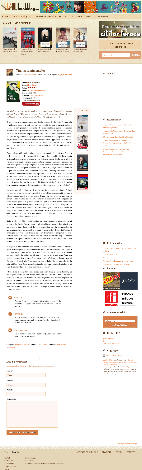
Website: (10, 389)
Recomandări (43, 16)
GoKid (7, 457)
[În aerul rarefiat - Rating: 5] (82, 123)
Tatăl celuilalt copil (62, 49)
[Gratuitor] (129, 281)
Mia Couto (79, 51)
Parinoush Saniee (63, 51)
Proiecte (106, 452)
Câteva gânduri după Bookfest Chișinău (118, 137)
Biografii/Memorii (65, 74)
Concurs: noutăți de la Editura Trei (116, 264)
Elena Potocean (29, 74)
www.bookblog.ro (108, 360)
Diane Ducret (31, 85)
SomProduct (9, 463)
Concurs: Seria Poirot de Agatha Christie (118, 261)
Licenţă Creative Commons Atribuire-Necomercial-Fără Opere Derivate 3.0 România (120, 362)
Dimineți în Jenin (44, 49)
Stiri (104, 341)
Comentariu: (11, 399)
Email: (10, 380)
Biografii (76, 16)
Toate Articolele (109, 338)
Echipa (119, 452)
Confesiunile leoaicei (80, 49)
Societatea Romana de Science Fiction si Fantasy (44, 463)
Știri (28, 16)
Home (5, 16)
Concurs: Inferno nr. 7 (111, 254)
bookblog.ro (20, 7)
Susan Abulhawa (44, 51)
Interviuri (61, 16)
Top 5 (89, 16)
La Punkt (29, 460)
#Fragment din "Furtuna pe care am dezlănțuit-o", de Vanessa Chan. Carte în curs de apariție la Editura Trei (119, 152)
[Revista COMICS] (111, 281)
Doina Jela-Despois (37, 95)
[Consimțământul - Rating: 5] (82, 162)
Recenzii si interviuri (111, 343)
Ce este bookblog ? (87, 452)
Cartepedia (8, 460)
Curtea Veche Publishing (37, 90)
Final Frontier (30, 457)
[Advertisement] (120, 96)
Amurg (105, 257)
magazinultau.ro (10, 466)
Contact (131, 452)
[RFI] (120, 298)
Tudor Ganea (12, 51)
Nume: (10, 370)
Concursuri (102, 16)
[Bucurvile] (90, 7)
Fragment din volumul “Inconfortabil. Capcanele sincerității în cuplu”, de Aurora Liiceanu (119, 143)
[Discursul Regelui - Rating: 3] (82, 182)
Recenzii (17, 16)
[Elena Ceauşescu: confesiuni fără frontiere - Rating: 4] (82, 143)
